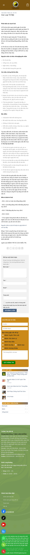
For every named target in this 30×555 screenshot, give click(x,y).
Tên (4, 280)
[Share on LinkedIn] (22, 248)
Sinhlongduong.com (20, 553)
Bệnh (3, 409)
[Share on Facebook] (10, 248)
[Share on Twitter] (13, 248)
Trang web (6, 295)
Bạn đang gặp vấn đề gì (10, 332)
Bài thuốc (4, 406)
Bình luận (6, 266)
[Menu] (4, 5)
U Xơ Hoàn (10, 396)
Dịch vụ (17, 550)
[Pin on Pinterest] (19, 248)
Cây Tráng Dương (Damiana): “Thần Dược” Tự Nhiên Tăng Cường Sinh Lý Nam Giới (17, 374)
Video (21, 550)
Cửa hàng (20, 549)
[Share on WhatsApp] (7, 248)
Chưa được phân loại (6, 12)
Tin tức (15, 12)
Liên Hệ (26, 550)
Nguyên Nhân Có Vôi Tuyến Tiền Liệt (16, 380)
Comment (9, 382)
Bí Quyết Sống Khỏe (8, 550)
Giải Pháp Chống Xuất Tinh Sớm (16, 391)
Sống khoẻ (5, 412)
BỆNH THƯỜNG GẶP (12, 549)
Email (5, 287)
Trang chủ (9, 548)
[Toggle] (27, 406)
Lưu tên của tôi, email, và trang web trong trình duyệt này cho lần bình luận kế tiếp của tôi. (14, 305)
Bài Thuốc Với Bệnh (18, 548)
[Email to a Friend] (16, 248)
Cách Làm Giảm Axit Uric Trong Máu (17, 386)
